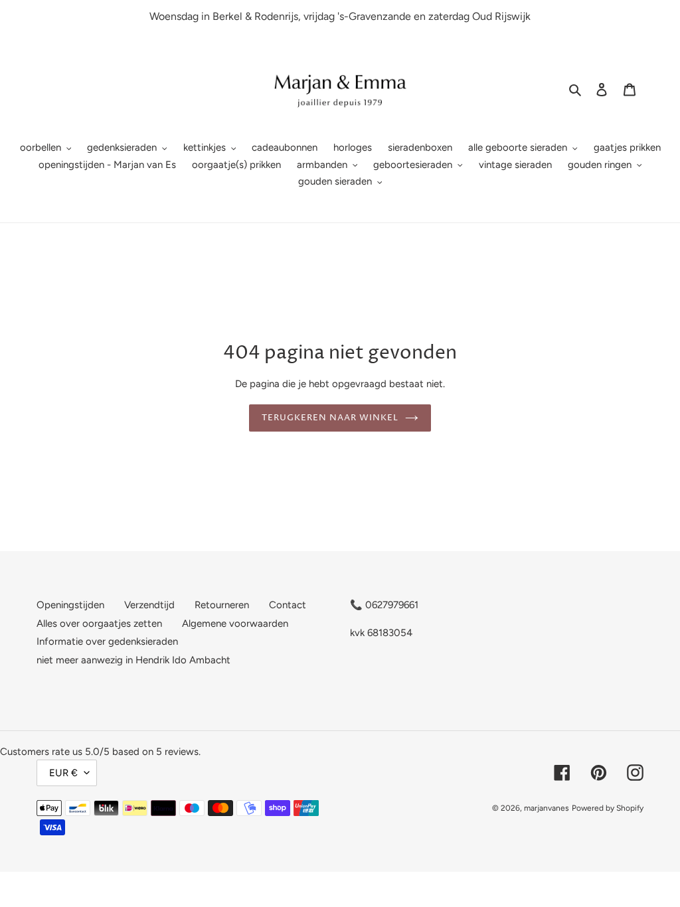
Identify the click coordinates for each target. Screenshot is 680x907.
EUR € (63, 773)
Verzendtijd (149, 605)
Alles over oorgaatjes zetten (99, 623)
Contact (287, 605)
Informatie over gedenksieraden (107, 641)
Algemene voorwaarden (235, 623)
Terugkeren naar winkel (330, 418)
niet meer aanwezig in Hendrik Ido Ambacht (133, 660)
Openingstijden (70, 605)
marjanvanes (546, 808)
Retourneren (222, 605)
